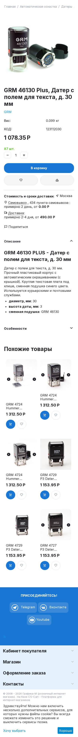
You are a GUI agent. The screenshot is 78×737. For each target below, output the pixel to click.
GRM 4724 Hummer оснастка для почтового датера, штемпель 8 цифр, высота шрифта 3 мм (14, 477)
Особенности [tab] (15, 329)
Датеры (66, 6)
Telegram (27, 607)
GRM (8, 112)
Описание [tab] (12, 241)
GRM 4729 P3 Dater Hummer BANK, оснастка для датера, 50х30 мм (14, 547)
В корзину (39, 168)
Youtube (42, 620)
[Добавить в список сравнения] (57, 180)
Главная (10, 6)
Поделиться (17, 227)
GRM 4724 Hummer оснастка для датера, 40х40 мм (14, 406)
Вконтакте (57, 607)
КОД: (8, 129)
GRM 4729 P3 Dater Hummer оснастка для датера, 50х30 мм (48, 477)
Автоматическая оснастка (38, 6)
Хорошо (65, 731)
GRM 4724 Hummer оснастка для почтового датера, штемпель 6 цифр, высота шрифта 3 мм (48, 397)
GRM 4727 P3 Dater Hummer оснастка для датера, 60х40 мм (48, 547)
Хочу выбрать (14, 731)
